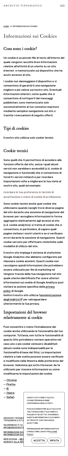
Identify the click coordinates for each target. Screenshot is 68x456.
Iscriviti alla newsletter (19, 442)
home (6, 26)
